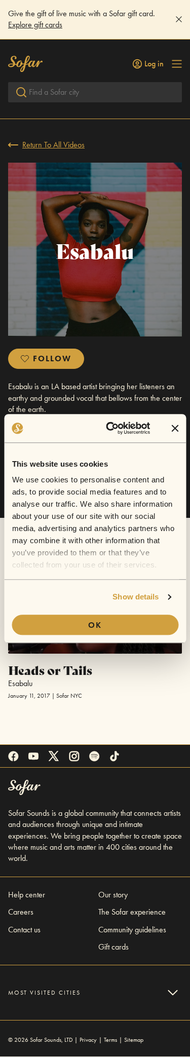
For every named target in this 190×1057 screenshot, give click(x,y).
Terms (110, 1040)
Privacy (88, 1040)
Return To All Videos (53, 144)
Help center (26, 894)
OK (95, 625)
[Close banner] (174, 428)
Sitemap (133, 1040)
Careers (20, 912)
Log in (154, 64)
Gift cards (113, 946)
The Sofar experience (132, 912)
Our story (113, 894)
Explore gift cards (35, 24)
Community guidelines (132, 929)
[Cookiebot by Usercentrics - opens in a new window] (111, 428)
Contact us (24, 929)
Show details (135, 596)
